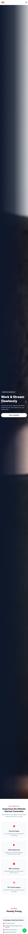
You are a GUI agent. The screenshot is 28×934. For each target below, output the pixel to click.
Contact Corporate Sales (14, 415)
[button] (26, 401)
